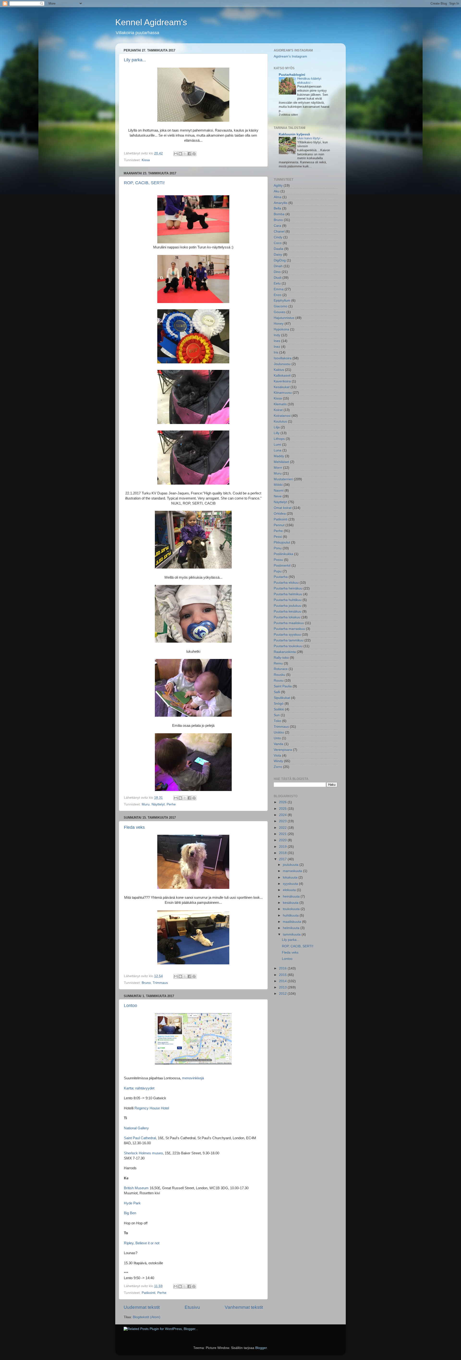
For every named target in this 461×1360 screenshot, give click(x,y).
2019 (283, 846)
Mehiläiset (281, 462)
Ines (277, 341)
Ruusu (279, 680)
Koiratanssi (282, 415)
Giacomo (280, 306)
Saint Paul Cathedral (140, 1138)
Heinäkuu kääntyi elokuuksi (309, 80)
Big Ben (130, 1213)
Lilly (276, 433)
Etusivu (192, 1307)
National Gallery (136, 1128)
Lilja (277, 427)
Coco (278, 243)
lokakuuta (290, 877)
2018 (283, 853)
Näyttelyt (158, 804)
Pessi (278, 536)
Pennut (279, 525)
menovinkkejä (193, 1078)
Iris (276, 352)
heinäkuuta (292, 896)
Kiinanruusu (283, 392)
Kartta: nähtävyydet (139, 1088)
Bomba (279, 214)
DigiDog (280, 260)
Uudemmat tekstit (142, 1307)
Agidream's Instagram (290, 56)
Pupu (278, 571)
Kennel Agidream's (151, 22)
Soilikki (279, 709)
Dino (277, 272)
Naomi (279, 490)
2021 (283, 834)
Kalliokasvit (282, 375)
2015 (283, 975)
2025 (283, 808)
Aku (276, 191)
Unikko (279, 732)
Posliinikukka (283, 554)
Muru (146, 804)
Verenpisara (283, 750)
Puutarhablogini (292, 74)
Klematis (280, 404)
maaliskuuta (292, 922)
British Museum (136, 1188)
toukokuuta (292, 909)
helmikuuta (291, 928)
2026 (283, 802)
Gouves (279, 312)
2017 (283, 859)
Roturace (281, 669)
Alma (277, 197)
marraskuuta (293, 871)
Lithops (279, 439)
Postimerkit (282, 565)
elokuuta (290, 890)
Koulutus (280, 421)
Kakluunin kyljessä (294, 134)
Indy (277, 335)
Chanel (279, 231)
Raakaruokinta (285, 652)
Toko (277, 721)
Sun (277, 715)
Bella (277, 208)
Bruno (146, 983)
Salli (277, 692)
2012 (283, 993)
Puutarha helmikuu (288, 594)
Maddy (279, 456)
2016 (283, 968)
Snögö (279, 703)
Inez (277, 346)
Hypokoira (281, 329)
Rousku (279, 675)
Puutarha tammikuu (288, 640)
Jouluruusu (282, 364)
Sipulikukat (282, 698)
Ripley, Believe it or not (141, 1243)
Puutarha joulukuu (287, 605)
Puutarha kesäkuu (287, 611)
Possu (278, 560)
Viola (277, 755)
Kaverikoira (282, 381)
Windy (278, 761)
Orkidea (280, 513)
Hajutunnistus (284, 318)
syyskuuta (291, 884)
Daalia (278, 249)
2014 (283, 981)
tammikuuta (292, 934)
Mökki (278, 485)
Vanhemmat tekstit (244, 1307)
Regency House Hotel (151, 1108)
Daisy (278, 254)
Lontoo (130, 1005)
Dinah (278, 266)
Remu (278, 663)
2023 (283, 821)
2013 (283, 987)
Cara (277, 226)
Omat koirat (282, 508)
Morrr (278, 467)
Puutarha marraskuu (289, 629)
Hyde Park (132, 1203)
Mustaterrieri (283, 479)
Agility (278, 185)
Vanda (278, 744)
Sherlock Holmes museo (143, 1153)
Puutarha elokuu (286, 582)
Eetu (277, 283)
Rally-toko (281, 657)
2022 (283, 827)
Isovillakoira (282, 358)
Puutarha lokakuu (287, 617)
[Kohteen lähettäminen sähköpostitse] (175, 153)
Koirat (278, 410)
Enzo (277, 295)
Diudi (277, 277)
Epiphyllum (282, 300)
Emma (279, 289)
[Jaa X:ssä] (184, 153)
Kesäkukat (282, 387)
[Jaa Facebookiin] (189, 153)
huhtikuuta (291, 915)
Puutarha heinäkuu (288, 588)
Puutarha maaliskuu (289, 623)
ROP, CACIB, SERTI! (144, 182)
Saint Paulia (283, 686)
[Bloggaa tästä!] (180, 153)
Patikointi (148, 1293)
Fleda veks (134, 827)
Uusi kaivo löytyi (309, 138)
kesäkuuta (291, 903)
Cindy (278, 237)
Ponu (278, 548)
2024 (283, 815)
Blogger (261, 1348)
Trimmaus (160, 983)
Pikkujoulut (282, 542)
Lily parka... (135, 59)
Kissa (146, 160)
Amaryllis (280, 203)
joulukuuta (291, 865)
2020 (283, 840)
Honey (279, 323)
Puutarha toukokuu (288, 646)
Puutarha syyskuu (287, 634)
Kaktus (279, 370)
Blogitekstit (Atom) (146, 1317)
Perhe (171, 804)
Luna (277, 450)
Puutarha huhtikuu (288, 600)
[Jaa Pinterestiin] (194, 153)
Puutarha (281, 577)
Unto (277, 738)
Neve (278, 496)
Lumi (277, 444)
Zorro (278, 767)
